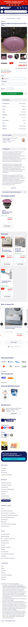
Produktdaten (6, 100)
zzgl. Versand (16, 583)
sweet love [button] (6, 78)
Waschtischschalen (11, 18)
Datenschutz (4, 519)
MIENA (18, 18)
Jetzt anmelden (14, 458)
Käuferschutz (4, 487)
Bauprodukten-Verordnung (8, 513)
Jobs (2, 566)
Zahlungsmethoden (6, 498)
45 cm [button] (3, 84)
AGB (2, 508)
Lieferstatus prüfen (6, 482)
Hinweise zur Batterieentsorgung (9, 515)
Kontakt (3, 545)
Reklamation (4, 491)
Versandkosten (5, 496)
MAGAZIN (3, 577)
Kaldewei (3, 21)
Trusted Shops (4, 551)
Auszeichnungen (5, 534)
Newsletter (4, 556)
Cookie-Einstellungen (6, 474)
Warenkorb (4, 472)
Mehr (12, 600)
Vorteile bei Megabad (6, 575)
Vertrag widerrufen (6, 500)
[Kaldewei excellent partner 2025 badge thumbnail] (16, 56)
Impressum (4, 521)
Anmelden (3, 468)
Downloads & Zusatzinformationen (12, 192)
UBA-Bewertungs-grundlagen (8, 524)
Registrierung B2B (5, 547)
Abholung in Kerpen (6, 485)
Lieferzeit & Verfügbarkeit (7, 489)
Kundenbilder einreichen (7, 554)
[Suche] (25, 11)
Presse (2, 568)
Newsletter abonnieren (12, 454)
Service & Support (7, 135)
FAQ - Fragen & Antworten (8, 538)
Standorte (3, 570)
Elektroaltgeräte (5, 536)
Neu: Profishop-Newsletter (7, 558)
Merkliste (3, 470)
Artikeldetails (6, 149)
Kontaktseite (14, 413)
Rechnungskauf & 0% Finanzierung (14, 14)
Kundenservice (5, 543)
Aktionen (3, 579)
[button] (4, 63)
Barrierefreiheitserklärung (8, 517)
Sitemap (3, 549)
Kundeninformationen (7, 511)
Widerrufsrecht (5, 526)
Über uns (3, 572)
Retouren (3, 493)
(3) (21, 455)
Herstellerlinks (5, 540)
